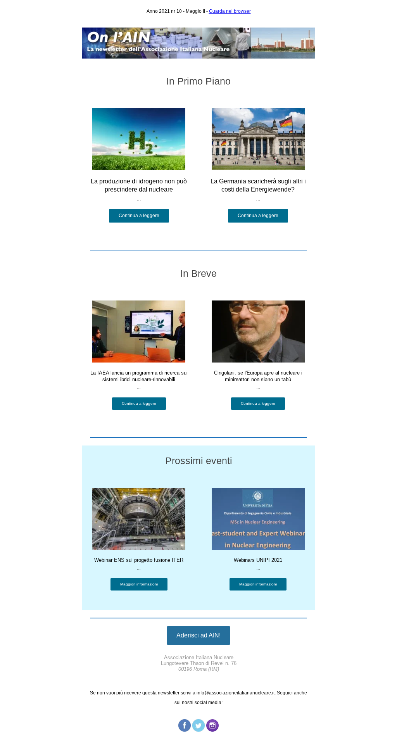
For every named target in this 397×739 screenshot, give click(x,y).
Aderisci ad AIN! (198, 635)
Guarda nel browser (230, 11)
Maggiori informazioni (139, 584)
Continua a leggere (139, 215)
